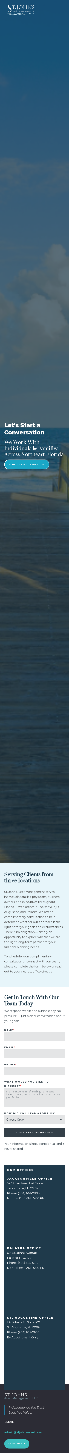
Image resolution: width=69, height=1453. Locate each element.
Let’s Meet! (16, 1443)
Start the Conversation (34, 1132)
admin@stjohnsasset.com (23, 1432)
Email (9, 1047)
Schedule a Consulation (27, 464)
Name (9, 1030)
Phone (10, 1064)
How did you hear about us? (30, 1113)
